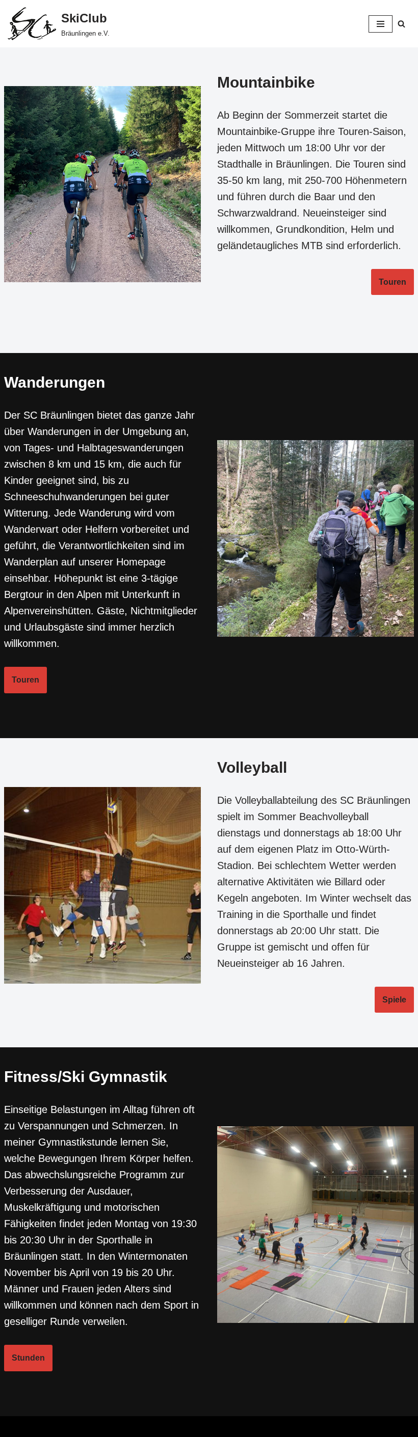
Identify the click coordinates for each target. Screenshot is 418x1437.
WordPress (250, 1426)
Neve (157, 1426)
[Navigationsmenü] (381, 24)
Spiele (394, 999)
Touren (392, 282)
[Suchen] (401, 24)
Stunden (28, 1357)
